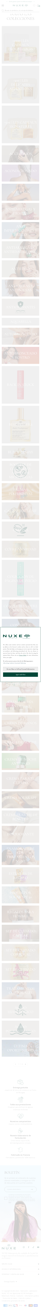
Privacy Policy (22, 655)
